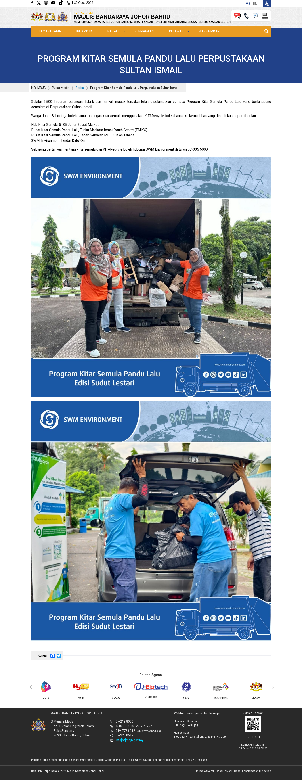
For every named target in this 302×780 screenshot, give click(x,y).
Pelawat (176, 31)
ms (248, 4)
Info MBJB (84, 31)
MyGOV (256, 697)
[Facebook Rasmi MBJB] (33, 2)
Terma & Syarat (205, 771)
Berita (80, 88)
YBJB (186, 697)
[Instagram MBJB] (47, 2)
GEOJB (116, 697)
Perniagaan (144, 31)
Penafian (265, 771)
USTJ (46, 697)
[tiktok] (63, 2)
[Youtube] (55, 2)
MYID (81, 697)
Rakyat (113, 31)
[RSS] (69, 2)
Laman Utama (50, 31)
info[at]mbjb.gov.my (129, 740)
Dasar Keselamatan (246, 771)
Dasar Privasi (224, 771)
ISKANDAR (221, 697)
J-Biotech (151, 696)
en (255, 4)
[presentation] (30, 687)
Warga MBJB (209, 31)
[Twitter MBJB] (40, 2)
